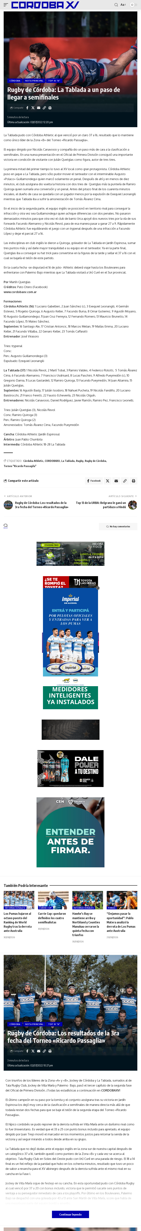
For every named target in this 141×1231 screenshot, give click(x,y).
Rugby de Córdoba (95, 460)
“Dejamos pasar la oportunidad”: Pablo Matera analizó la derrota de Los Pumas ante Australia (121, 922)
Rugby (79, 460)
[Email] (38, 108)
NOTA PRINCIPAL (34, 81)
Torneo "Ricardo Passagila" (20, 466)
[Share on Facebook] (27, 108)
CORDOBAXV (52, 460)
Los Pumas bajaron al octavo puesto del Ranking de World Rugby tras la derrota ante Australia (18, 922)
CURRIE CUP (45, 908)
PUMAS (111, 908)
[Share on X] (32, 108)
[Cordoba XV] (44, 5)
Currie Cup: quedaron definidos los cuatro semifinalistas (52, 918)
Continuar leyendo (70, 1214)
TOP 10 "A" (54, 81)
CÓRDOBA (15, 81)
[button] (7, 5)
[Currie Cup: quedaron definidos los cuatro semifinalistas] (53, 900)
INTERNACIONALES (15, 908)
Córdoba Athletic (33, 460)
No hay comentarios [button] (120, 526)
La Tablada (68, 460)
